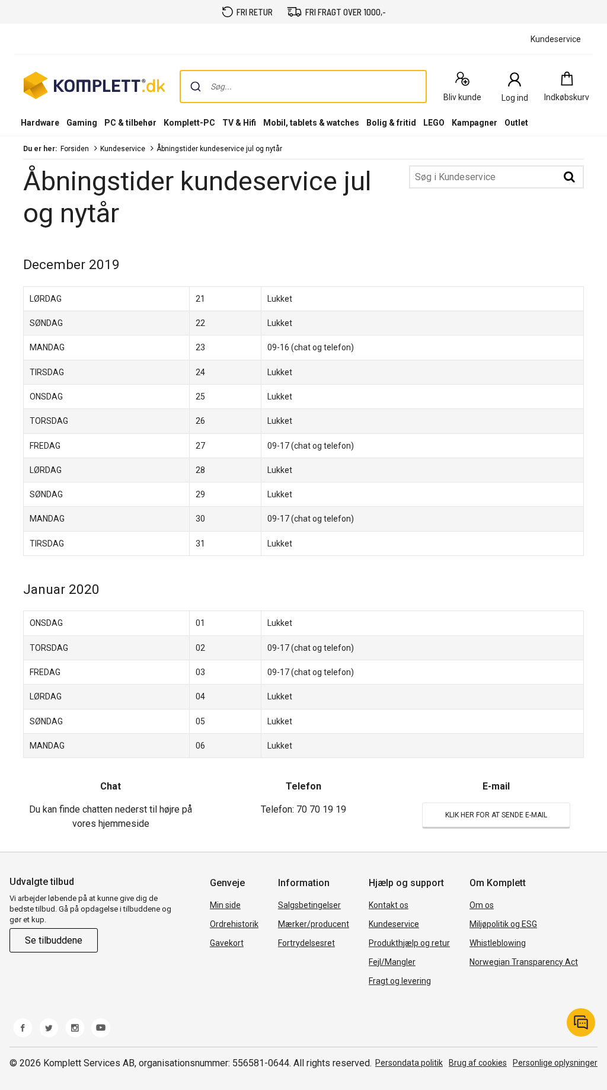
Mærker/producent (313, 924)
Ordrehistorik (234, 924)
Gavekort (227, 943)
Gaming (81, 122)
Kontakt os (388, 905)
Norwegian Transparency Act (523, 962)
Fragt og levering (400, 981)
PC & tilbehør (130, 122)
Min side (225, 905)
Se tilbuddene (53, 940)
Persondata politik (409, 1062)
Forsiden (74, 149)
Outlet (516, 122)
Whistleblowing (497, 943)
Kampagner (474, 122)
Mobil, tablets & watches (311, 122)
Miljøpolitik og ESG (503, 924)
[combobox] (303, 86)
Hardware (40, 122)
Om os (481, 905)
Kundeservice (122, 149)
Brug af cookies (478, 1062)
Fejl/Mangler (392, 962)
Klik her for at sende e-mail (496, 815)
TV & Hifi (239, 122)
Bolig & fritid (391, 122)
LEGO (434, 122)
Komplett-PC (189, 122)
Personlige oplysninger (555, 1062)
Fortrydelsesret (306, 943)
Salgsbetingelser (309, 905)
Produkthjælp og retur (409, 943)
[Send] (195, 86)
